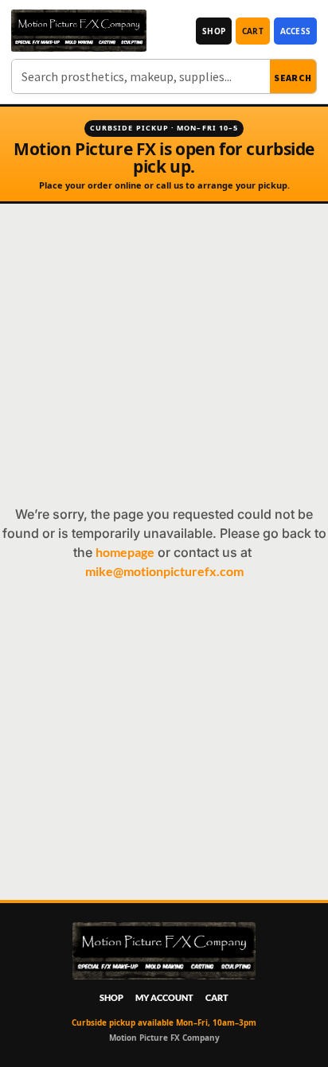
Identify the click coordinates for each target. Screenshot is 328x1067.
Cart (253, 31)
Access (295, 31)
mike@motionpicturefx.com (164, 570)
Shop (213, 31)
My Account (164, 997)
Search (293, 78)
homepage (125, 551)
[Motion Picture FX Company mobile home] (78, 31)
